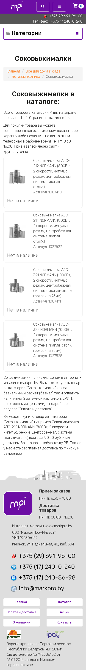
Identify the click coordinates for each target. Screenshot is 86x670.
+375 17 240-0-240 (66, 21)
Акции (64, 612)
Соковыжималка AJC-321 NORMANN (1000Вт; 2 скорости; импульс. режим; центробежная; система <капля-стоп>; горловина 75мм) (52, 283)
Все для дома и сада (43, 71)
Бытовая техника (26, 76)
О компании (21, 622)
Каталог (64, 602)
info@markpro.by (40, 588)
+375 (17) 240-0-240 (46, 566)
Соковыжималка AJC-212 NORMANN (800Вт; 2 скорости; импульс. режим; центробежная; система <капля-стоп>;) (52, 173)
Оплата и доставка (21, 612)
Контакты (64, 622)
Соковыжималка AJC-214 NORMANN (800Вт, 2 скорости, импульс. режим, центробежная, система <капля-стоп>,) (52, 228)
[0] (76, 6)
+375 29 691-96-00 (66, 16)
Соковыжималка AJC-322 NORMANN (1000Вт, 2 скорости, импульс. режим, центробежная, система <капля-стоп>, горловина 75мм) (52, 337)
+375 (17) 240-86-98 (46, 577)
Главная (13, 71)
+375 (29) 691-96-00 (46, 555)
